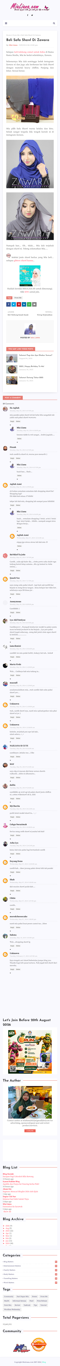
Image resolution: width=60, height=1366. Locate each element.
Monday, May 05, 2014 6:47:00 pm (22, 411)
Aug (7, 1228)
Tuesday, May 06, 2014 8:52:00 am (22, 749)
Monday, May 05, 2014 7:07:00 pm (22, 557)
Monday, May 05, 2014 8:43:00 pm (22, 623)
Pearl (31, 1301)
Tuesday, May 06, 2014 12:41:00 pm (22, 846)
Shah (12, 879)
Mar (8, 1236)
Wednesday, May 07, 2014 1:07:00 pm (23, 901)
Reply (12, 421)
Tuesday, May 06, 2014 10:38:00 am (22, 827)
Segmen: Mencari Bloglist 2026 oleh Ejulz (20, 1191)
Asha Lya (14, 843)
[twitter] (32, 15)
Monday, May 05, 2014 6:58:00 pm (29, 431)
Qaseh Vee (15, 578)
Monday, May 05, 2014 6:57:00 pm (29, 467)
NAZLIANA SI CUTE (19, 745)
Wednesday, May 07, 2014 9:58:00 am (23, 882)
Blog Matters (30, 1262)
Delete (18, 421)
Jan (7, 1241)
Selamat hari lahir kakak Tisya (16, 1199)
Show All (7, 1211)
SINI (27, 292)
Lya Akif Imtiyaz (17, 620)
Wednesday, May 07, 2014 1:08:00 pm (23, 919)
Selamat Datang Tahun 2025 (31, 377)
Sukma (13, 935)
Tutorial (43, 1305)
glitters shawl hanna (23, 260)
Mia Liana (13, 45)
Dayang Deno (16, 861)
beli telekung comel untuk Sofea (29, 52)
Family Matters (30, 1270)
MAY (12, 764)
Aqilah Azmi (16, 484)
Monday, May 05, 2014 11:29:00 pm (22, 686)
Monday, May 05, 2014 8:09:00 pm (22, 604)
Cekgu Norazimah (18, 824)
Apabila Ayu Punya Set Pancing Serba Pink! (21, 1184)
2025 (8, 1231)
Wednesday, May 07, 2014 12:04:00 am (23, 864)
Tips (35, 1305)
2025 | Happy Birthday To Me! (31, 366)
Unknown (14, 704)
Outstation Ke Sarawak (12, 1206)
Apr (7, 1233)
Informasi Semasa (19, 1301)
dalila (12, 785)
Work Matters (30, 1283)
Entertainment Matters (30, 1266)
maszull (13, 682)
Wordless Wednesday (12, 1309)
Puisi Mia (7, 1305)
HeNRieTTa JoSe (17, 554)
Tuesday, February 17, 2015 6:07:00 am (23, 956)
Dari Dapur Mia (23, 1297)
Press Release (42, 1301)
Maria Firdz (15, 664)
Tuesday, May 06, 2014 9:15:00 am (22, 767)
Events (34, 1297)
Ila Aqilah (14, 408)
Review (17, 1305)
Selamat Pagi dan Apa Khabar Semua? (35, 355)
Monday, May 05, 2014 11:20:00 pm (22, 667)
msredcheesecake (18, 916)
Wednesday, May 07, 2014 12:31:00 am (30, 538)
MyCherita (15, 806)
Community (8, 1297)
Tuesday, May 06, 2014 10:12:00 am (22, 809)
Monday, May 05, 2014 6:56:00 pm (29, 514)
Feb (7, 1238)
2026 (8, 1226)
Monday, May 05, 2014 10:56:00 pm (22, 649)
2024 (8, 1243)
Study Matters (30, 1274)
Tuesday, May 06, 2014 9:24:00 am (22, 788)
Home (8, 35)
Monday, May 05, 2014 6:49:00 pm (22, 487)
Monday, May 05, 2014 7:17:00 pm (22, 581)
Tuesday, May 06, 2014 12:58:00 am (22, 728)
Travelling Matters (30, 1278)
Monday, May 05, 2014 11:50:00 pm (22, 707)
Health (6, 1301)
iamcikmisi (15, 646)
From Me (16, 35)
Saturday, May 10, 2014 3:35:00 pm (22, 938)
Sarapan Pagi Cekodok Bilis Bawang (18, 1176)
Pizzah (13, 447)
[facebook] (27, 15)
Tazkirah (27, 1305)
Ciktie (12, 898)
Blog (44, 1362)
